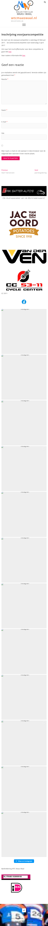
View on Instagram (25, 861)
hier (9, 52)
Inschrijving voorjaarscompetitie (22, 34)
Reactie (4, 79)
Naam (4, 110)
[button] (24, 331)
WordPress (38, 918)
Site (2, 133)
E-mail (4, 122)
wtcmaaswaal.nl (24, 18)
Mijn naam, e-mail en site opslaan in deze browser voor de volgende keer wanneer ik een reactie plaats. (23, 152)
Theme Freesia (28, 918)
